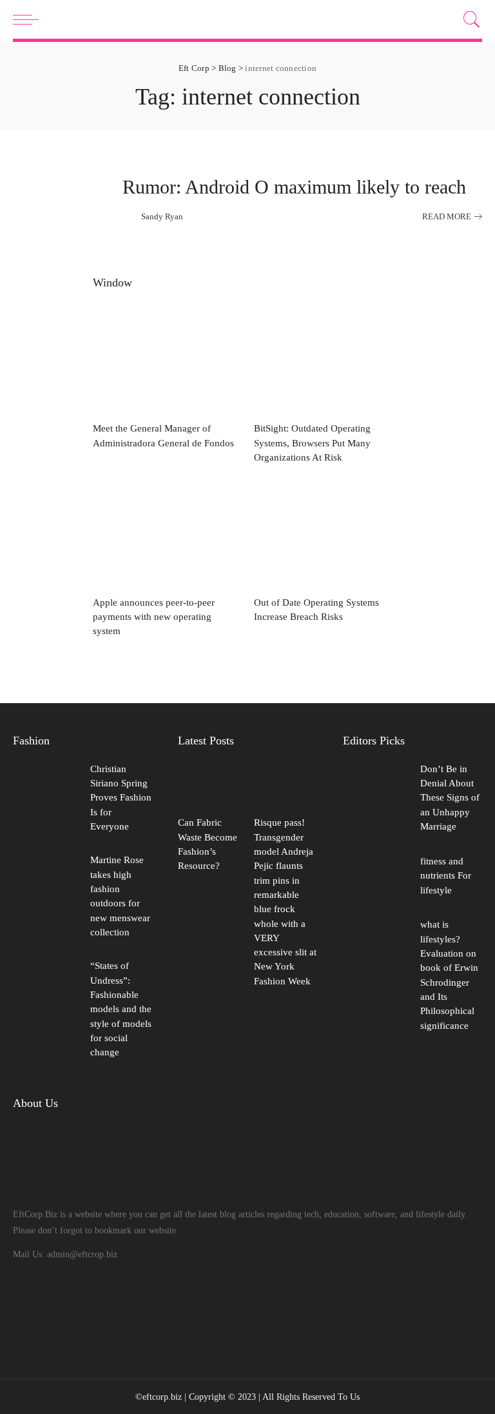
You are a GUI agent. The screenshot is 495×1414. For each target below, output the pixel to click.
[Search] (468, 19)
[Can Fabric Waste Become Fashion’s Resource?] (209, 785)
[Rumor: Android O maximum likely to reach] (61, 199)
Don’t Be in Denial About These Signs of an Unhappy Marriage (450, 797)
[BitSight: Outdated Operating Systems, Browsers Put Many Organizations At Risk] (328, 359)
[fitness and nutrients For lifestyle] (375, 877)
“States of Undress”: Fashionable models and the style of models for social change (120, 1009)
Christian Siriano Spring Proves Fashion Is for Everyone (120, 797)
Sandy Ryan (162, 216)
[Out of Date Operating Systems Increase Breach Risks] (328, 533)
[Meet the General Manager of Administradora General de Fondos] (167, 359)
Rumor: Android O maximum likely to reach (294, 186)
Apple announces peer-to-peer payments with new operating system (154, 617)
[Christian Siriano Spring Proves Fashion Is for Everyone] (45, 799)
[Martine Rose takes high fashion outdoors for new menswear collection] (45, 897)
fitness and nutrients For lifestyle (445, 875)
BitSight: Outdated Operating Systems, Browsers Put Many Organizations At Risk (312, 443)
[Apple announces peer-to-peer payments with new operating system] (167, 533)
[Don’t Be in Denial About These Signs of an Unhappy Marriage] (375, 799)
